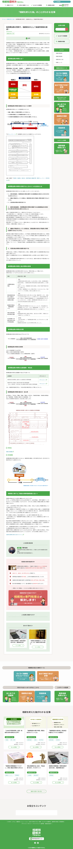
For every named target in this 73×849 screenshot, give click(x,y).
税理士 (35, 740)
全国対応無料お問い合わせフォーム (14, 534)
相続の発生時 (59, 56)
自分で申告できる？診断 (35, 821)
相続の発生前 (59, 53)
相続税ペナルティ (9, 775)
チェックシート (11, 134)
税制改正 (58, 740)
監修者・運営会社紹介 (46, 823)
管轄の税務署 (9, 451)
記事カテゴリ (10, 5)
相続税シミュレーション (22, 821)
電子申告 (41, 740)
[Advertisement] (36, 812)
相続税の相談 (51, 5)
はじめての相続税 (37, 5)
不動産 (6, 740)
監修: (60, 5)
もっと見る (14, 747)
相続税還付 (29, 740)
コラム (13, 821)
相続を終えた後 (59, 59)
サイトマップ (36, 823)
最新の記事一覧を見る (36, 791)
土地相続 (29, 775)
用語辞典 (61, 821)
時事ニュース (59, 62)
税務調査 (17, 775)
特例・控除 (13, 740)
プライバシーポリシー (27, 823)
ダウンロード (43, 380)
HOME (9, 821)
